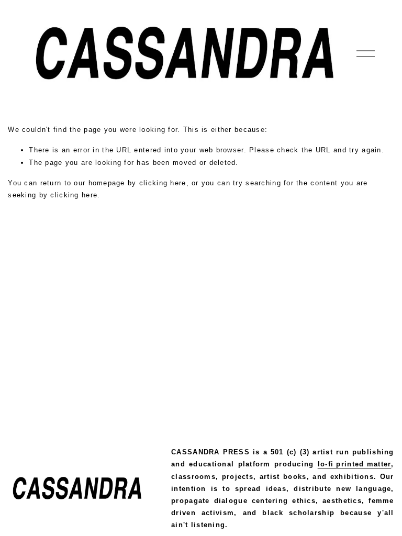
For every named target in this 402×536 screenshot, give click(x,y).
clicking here (162, 183)
